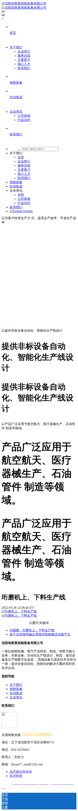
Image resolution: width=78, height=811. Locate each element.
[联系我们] (43, 142)
